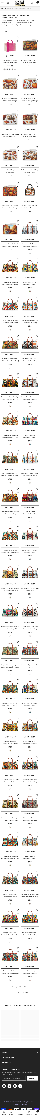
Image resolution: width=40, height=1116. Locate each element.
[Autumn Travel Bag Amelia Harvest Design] (10, 154)
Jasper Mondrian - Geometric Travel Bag (30, 513)
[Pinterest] (9, 1086)
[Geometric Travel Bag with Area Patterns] (30, 573)
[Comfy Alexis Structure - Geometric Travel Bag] (30, 611)
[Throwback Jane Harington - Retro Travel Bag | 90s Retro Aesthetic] (10, 802)
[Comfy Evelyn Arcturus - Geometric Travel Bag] (30, 535)
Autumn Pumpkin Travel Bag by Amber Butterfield (10, 245)
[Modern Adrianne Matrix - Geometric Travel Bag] (30, 305)
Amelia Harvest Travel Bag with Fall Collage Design (29, 100)
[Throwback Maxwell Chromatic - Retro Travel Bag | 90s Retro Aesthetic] (10, 726)
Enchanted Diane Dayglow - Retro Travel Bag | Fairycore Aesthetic (10, 513)
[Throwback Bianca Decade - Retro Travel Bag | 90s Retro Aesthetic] (10, 573)
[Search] (8, 3)
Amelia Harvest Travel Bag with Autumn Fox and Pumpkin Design (10, 135)
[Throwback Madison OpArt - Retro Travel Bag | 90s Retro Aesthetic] (10, 688)
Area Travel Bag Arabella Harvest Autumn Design (10, 207)
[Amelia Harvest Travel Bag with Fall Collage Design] (30, 83)
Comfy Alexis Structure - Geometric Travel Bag (30, 628)
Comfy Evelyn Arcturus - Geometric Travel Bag (30, 551)
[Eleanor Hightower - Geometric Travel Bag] (30, 420)
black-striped (12, 69)
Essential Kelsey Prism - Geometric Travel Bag (29, 934)
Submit (32, 1078)
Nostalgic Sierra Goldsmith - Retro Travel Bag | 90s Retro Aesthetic (10, 628)
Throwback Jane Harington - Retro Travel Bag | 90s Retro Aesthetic (10, 819)
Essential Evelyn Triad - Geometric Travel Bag (29, 360)
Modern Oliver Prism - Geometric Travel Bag (30, 781)
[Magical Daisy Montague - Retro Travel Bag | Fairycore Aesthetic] (10, 649)
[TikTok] (15, 1086)
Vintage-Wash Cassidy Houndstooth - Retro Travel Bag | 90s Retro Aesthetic (10, 857)
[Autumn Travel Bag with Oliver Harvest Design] (10, 83)
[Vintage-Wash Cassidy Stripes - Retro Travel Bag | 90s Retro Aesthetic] (10, 343)
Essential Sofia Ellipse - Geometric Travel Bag (29, 245)
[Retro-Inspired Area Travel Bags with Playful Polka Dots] (10, 305)
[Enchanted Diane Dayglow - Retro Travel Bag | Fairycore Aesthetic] (10, 496)
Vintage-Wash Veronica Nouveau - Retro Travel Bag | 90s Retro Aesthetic (10, 475)
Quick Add (10, 56)
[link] (10, 1036)
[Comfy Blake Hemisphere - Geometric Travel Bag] (30, 381)
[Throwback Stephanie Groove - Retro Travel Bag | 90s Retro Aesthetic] (10, 955)
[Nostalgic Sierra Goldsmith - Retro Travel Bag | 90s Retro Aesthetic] (10, 611)
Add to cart (29, 56)
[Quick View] (17, 40)
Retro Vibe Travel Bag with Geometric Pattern (10, 781)
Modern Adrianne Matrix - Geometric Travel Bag (30, 322)
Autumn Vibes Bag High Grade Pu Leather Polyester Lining (29, 207)
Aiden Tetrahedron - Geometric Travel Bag (30, 742)
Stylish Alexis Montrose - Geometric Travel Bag (30, 704)
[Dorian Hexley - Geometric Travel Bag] (30, 649)
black (7, 69)
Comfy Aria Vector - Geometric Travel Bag (30, 857)
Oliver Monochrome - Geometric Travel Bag (30, 819)
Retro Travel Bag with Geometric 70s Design (10, 896)
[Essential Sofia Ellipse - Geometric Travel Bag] (30, 228)
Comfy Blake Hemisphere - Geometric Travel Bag (30, 398)
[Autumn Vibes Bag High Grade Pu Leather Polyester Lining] (30, 190)
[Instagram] (4, 1086)
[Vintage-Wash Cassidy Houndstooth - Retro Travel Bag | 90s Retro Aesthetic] (10, 841)
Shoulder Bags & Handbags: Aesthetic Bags (19, 8)
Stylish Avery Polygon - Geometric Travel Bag (30, 283)
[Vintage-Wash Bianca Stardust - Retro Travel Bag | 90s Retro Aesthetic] (10, 917)
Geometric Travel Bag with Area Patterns (30, 589)
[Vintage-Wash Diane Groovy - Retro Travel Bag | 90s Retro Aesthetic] (10, 535)
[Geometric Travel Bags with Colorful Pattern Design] (30, 458)
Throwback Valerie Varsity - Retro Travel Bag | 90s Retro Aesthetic (10, 398)
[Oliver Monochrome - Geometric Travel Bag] (30, 802)
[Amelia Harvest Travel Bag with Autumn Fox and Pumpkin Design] (10, 119)
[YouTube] (20, 1086)
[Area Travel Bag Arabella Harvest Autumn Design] (10, 190)
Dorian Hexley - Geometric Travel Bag (30, 666)
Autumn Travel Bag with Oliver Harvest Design (10, 100)
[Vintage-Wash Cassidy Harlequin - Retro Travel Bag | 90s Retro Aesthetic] (10, 420)
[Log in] (32, 3)
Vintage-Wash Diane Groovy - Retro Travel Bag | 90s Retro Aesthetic (10, 551)
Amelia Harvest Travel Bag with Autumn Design (29, 61)
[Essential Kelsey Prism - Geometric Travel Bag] (30, 917)
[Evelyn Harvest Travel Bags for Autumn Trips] (30, 154)
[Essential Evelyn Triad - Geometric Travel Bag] (30, 343)
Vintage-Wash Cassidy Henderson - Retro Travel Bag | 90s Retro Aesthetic (10, 283)
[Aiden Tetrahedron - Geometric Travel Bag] (30, 726)
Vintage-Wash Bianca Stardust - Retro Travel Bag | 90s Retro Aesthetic (10, 934)
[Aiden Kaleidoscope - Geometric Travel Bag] (30, 955)
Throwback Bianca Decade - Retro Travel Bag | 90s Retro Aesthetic (10, 589)
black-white (4, 69)
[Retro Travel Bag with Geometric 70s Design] (10, 879)
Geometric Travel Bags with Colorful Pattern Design (30, 475)
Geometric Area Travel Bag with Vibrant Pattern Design (30, 896)
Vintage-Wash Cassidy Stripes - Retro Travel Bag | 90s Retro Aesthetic (10, 360)
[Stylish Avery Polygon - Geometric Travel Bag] (30, 267)
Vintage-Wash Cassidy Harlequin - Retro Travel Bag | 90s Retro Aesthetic (10, 436)
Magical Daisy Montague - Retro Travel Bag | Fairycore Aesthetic (10, 666)
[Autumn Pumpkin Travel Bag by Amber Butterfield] (10, 228)
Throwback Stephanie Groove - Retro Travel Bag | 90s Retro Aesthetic (10, 972)
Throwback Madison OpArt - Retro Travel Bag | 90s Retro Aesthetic (10, 704)
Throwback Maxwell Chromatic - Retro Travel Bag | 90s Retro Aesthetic (10, 742)
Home (2, 8)
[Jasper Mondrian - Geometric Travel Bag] (30, 496)
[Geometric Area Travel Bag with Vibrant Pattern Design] (30, 879)
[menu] (2, 3)
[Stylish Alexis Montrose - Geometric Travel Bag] (30, 688)
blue (10, 69)
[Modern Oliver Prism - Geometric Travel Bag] (30, 764)
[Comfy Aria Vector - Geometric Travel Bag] (30, 841)
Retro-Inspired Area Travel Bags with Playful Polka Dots (10, 322)
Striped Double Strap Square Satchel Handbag (10, 61)
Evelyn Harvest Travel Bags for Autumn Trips (30, 171)
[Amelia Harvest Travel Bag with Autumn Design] (30, 45)
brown (30, 253)
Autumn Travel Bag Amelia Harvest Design (10, 171)
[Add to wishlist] (17, 37)
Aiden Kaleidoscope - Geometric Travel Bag (30, 972)
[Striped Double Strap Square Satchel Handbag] (10, 45)
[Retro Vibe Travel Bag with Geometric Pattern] (10, 764)
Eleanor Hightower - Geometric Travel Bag (30, 436)
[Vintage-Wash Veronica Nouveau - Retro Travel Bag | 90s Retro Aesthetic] (10, 458)
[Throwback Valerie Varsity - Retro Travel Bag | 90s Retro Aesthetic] (10, 381)
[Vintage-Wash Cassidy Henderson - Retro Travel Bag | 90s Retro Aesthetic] (10, 267)
